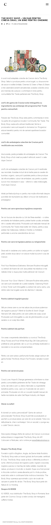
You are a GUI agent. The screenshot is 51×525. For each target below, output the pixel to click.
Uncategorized (20, 24)
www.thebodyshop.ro (40, 440)
